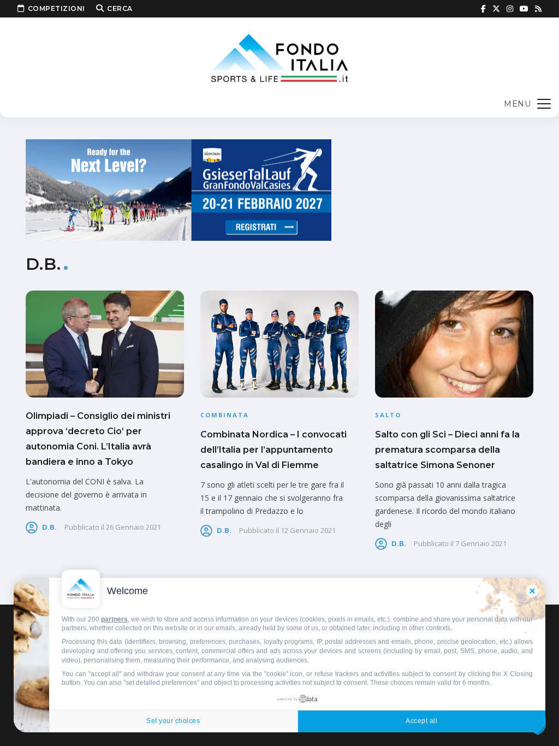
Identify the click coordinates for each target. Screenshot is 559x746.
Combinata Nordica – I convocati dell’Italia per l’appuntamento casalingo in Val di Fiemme (273, 449)
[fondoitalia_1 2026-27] (178, 189)
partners (114, 619)
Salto (388, 415)
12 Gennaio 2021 (308, 530)
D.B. (49, 527)
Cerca (120, 8)
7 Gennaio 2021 (481, 543)
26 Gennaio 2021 (133, 527)
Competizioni (56, 8)
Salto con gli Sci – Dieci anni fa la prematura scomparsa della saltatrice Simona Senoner (447, 449)
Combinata (224, 415)
